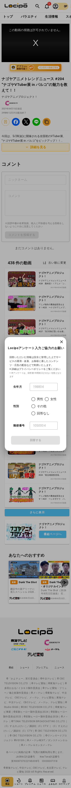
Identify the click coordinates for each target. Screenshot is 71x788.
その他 (41, 406)
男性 (40, 399)
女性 (53, 399)
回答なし (43, 413)
